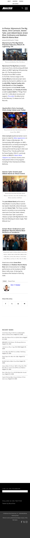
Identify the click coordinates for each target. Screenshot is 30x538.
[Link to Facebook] (21, 523)
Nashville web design (15, 517)
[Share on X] (12, 303)
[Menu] (25, 8)
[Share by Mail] (24, 303)
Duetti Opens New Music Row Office (10, 356)
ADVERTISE (15, 1)
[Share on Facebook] (5, 303)
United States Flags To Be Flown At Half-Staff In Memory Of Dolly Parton (13, 333)
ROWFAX (21, 1)
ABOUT (9, 1)
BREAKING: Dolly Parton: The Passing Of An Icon (14, 342)
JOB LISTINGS (15, 3)
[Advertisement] (14, 392)
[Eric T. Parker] (6, 291)
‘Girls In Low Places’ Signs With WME (11, 347)
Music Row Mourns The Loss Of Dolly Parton (12, 337)
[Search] (21, 8)
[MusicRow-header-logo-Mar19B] (12, 8)
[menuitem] (9, 1)
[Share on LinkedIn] (18, 303)
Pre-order (11, 96)
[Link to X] (24, 523)
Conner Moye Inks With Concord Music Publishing (14, 351)
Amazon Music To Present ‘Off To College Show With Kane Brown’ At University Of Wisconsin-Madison (14, 366)
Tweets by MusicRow (8, 503)
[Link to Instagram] (26, 523)
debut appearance (19, 138)
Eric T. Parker (15, 40)
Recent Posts (11, 281)
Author (4, 281)
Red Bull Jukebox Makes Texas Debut (10, 361)
